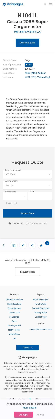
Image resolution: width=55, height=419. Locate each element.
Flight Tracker (14, 330)
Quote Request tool (38, 223)
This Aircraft (17, 223)
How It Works (40, 304)
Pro (29, 64)
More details (30, 407)
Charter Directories (14, 300)
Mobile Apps (14, 334)
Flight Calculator (14, 304)
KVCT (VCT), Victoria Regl (37, 77)
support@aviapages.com (41, 329)
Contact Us (27, 347)
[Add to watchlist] (41, 245)
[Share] (32, 245)
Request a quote (27, 42)
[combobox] (27, 174)
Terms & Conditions (40, 308)
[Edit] (23, 245)
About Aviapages (40, 300)
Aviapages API (14, 325)
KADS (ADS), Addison (35, 73)
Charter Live (14, 312)
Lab (14, 338)
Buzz (14, 321)
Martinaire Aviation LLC (27, 31)
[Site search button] (45, 4)
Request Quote (27, 213)
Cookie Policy (41, 317)
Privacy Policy (41, 312)
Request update (27, 272)
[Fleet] (13, 245)
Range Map (14, 317)
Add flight (12, 203)
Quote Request (14, 308)
